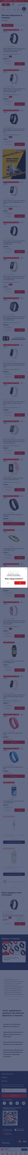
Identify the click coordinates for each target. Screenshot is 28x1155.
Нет (8, 583)
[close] (26, 569)
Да (20, 583)
